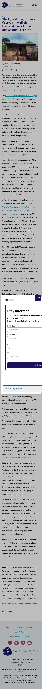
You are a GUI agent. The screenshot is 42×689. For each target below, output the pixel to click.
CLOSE (38, 298)
